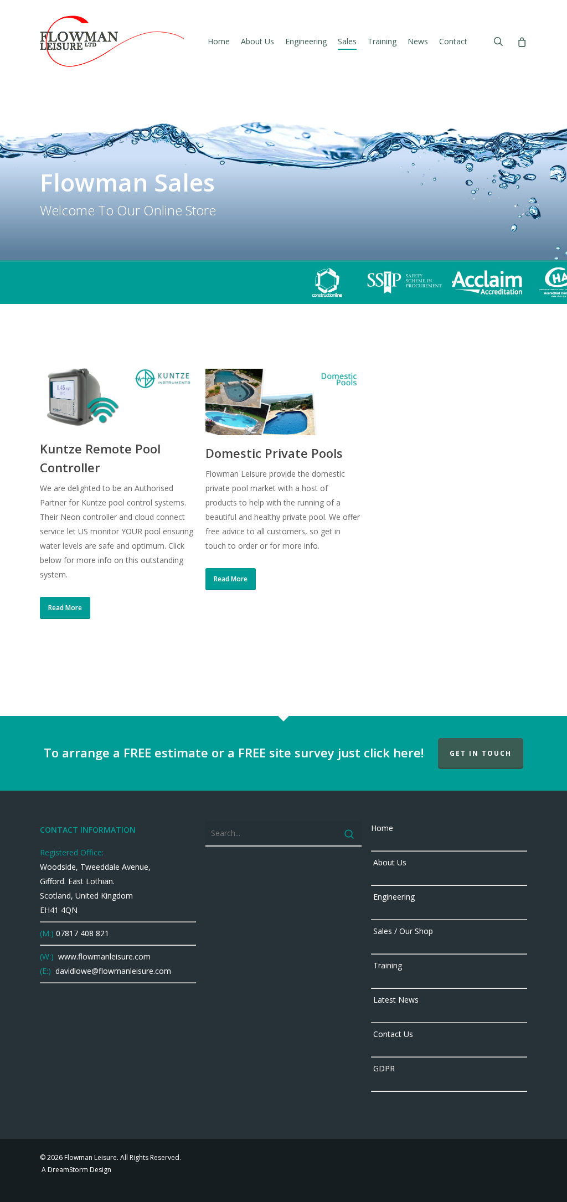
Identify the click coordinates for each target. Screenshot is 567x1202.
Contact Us (392, 1034)
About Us (388, 862)
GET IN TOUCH (481, 753)
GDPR (383, 1068)
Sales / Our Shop (402, 931)
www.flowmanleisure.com (103, 956)
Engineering (393, 896)
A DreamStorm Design (75, 1169)
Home (382, 828)
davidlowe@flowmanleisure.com (112, 971)
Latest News (395, 999)
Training (386, 965)
